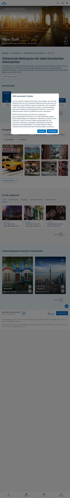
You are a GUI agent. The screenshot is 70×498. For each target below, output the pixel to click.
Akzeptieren (52, 131)
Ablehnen (42, 131)
